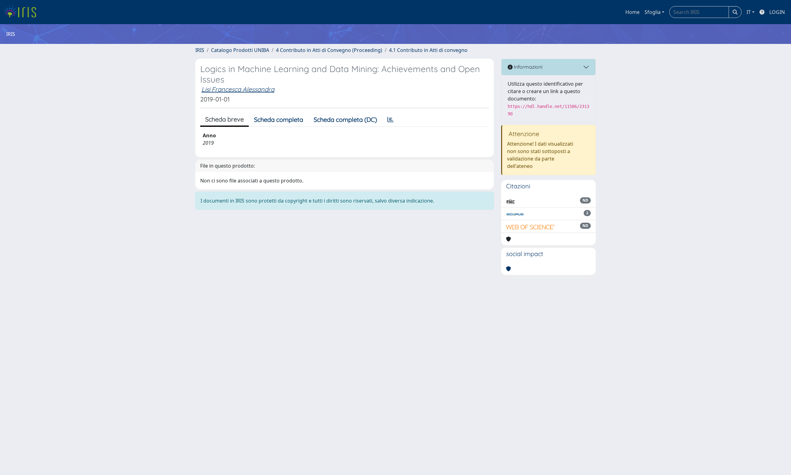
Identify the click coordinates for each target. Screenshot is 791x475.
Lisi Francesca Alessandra (237, 89)
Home (632, 12)
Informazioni (527, 67)
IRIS (199, 50)
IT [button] (749, 12)
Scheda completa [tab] (278, 119)
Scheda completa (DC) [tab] (345, 119)
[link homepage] (22, 12)
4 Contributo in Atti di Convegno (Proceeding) (329, 50)
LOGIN (777, 12)
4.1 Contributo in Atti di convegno (428, 50)
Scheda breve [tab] (224, 119)
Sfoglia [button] (653, 12)
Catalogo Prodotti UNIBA (240, 50)
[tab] (390, 119)
